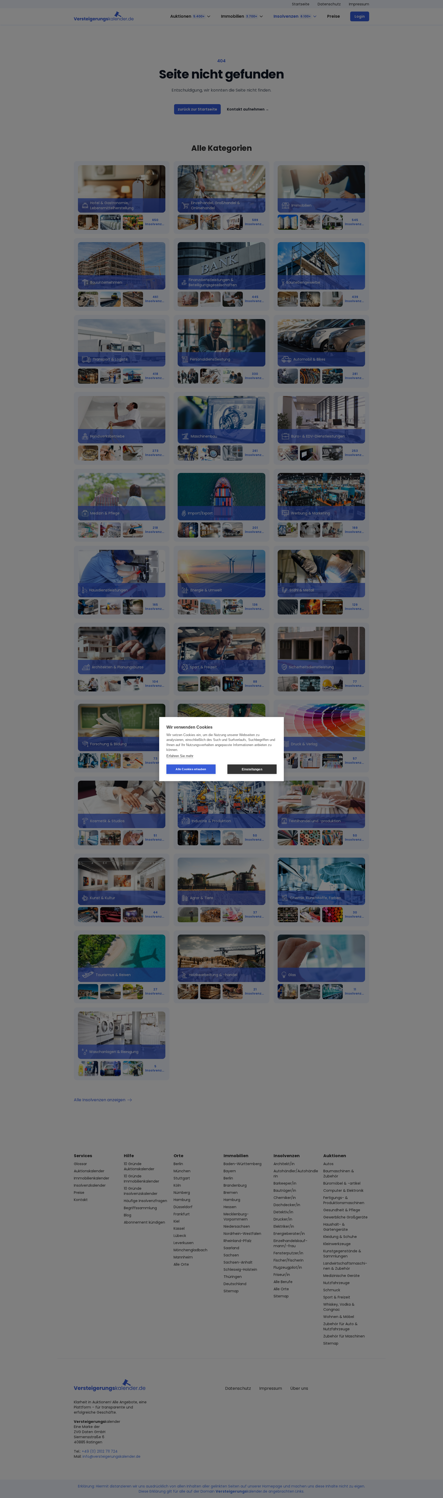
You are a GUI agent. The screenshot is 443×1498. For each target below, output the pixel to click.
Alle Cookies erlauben (191, 769)
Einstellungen (252, 769)
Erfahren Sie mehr (179, 756)
